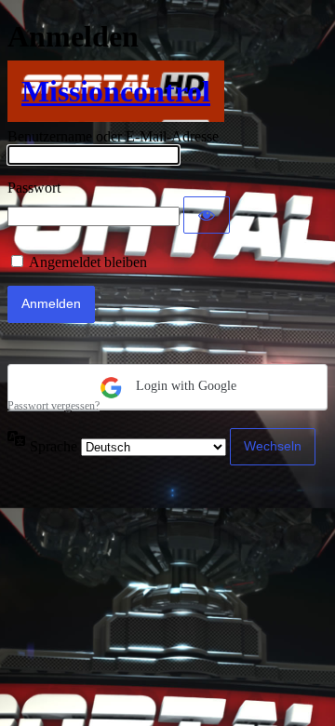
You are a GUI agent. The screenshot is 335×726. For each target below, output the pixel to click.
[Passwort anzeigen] (206, 215)
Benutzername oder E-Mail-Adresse (113, 136)
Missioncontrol (115, 91)
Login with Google (184, 386)
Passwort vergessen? (53, 405)
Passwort (33, 187)
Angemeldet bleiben (88, 262)
